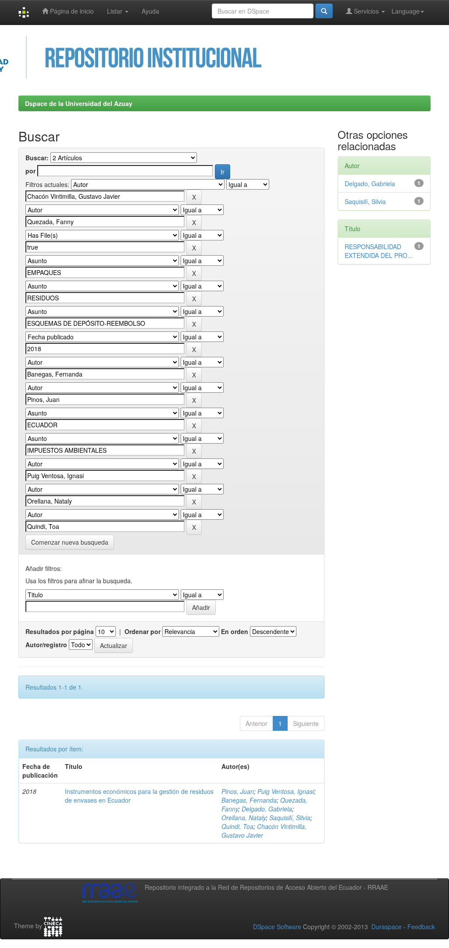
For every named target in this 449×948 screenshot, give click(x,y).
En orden (234, 631)
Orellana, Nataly (243, 817)
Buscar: (37, 157)
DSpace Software (277, 926)
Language (406, 11)
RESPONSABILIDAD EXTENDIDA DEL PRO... (379, 251)
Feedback (421, 926)
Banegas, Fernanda (249, 800)
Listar (115, 11)
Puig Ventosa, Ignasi (285, 791)
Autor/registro (46, 644)
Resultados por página (59, 631)
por (30, 170)
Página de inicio (71, 11)
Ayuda (150, 11)
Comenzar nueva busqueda (69, 542)
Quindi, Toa (237, 826)
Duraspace (386, 926)
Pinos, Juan (237, 791)
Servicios (366, 11)
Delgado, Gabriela (267, 808)
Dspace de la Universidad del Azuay (78, 103)
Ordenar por (142, 631)
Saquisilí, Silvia (289, 817)
